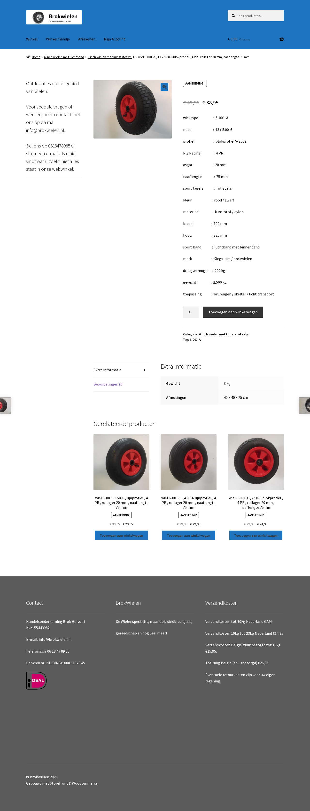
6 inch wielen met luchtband (64, 57)
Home (36, 57)
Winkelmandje (58, 39)
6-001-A (195, 339)
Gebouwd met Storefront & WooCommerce (62, 783)
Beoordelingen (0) (108, 384)
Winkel (32, 39)
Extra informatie (107, 369)
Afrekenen (86, 39)
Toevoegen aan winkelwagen (233, 311)
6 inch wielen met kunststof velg (111, 57)
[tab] (121, 370)
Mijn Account (114, 39)
